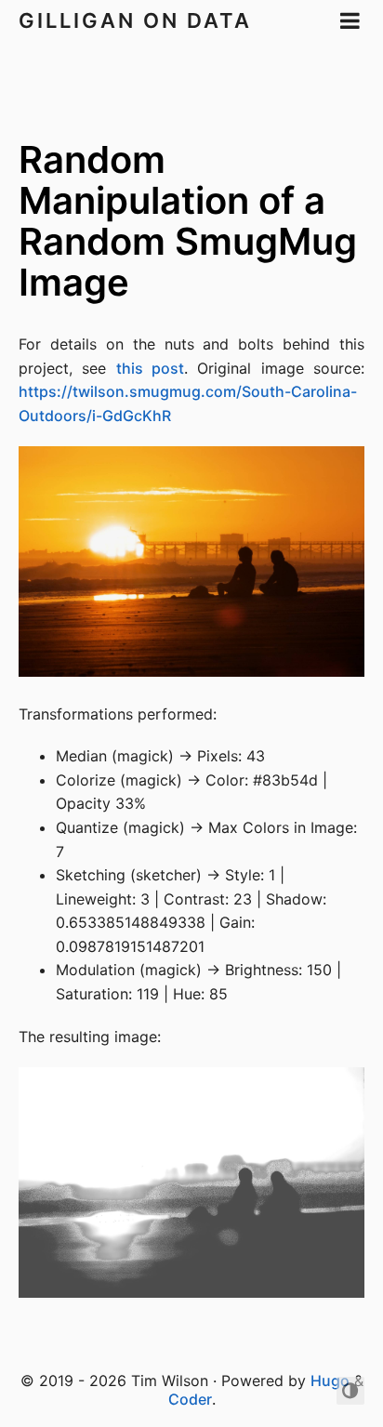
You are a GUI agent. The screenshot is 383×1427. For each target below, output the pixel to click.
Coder (190, 1399)
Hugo (330, 1380)
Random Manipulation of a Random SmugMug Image (188, 221)
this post (150, 368)
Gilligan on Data (135, 20)
